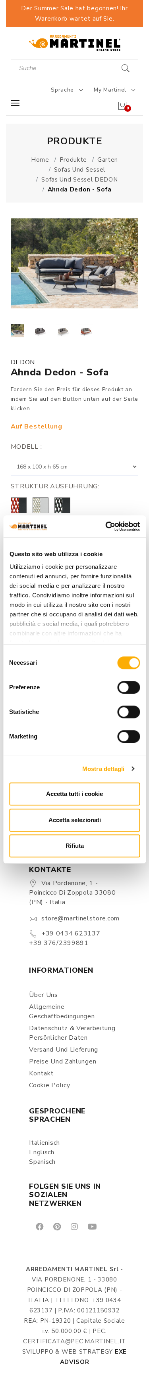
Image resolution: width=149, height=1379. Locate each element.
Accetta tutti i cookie (74, 793)
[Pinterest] (56, 1226)
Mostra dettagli (103, 768)
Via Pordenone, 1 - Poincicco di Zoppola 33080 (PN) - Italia (72, 893)
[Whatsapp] (110, 1226)
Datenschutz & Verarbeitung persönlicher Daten (72, 1033)
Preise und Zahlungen (62, 1061)
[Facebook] (39, 1226)
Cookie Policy (49, 1085)
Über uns (43, 995)
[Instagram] (73, 1226)
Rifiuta (75, 845)
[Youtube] (91, 1226)
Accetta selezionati (74, 820)
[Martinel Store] (74, 42)
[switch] (128, 687)
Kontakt (41, 1073)
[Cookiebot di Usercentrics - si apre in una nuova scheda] (106, 526)
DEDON (23, 362)
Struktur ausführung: (55, 486)
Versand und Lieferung (63, 1049)
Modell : (26, 446)
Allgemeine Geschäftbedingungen (62, 1011)
